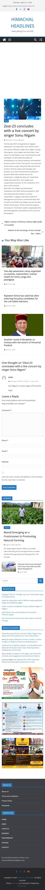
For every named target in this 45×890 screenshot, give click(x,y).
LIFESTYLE (5, 829)
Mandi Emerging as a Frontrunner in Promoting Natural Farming (20, 536)
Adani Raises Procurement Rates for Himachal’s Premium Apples (21, 7)
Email (5, 451)
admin (22, 140)
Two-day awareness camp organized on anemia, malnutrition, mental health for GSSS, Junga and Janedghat (22, 275)
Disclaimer (6, 805)
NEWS (6, 121)
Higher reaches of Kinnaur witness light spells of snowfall (23, 223)
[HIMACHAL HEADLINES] (4, 39)
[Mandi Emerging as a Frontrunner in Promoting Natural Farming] (22, 513)
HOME (4, 819)
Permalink (35, 381)
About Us (5, 791)
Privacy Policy (7, 801)
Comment (6, 410)
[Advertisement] (22, 72)
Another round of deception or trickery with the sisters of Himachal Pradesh (22, 342)
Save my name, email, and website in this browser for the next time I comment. (22, 478)
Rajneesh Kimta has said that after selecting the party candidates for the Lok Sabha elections (21, 298)
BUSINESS (5, 833)
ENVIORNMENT (7, 838)
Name (5, 440)
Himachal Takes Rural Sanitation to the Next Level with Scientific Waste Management (30, 566)
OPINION (7, 527)
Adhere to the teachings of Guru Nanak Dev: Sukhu (24, 232)
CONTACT (5, 847)
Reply (10, 390)
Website (5, 462)
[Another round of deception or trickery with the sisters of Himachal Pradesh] (22, 315)
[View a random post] (40, 39)
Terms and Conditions (10, 796)
